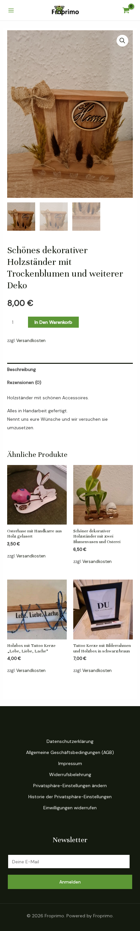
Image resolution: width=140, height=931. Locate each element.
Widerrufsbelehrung (70, 774)
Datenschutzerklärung (70, 741)
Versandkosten (31, 340)
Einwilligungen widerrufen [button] (70, 808)
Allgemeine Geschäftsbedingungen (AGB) (70, 752)
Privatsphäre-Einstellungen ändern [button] (70, 785)
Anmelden (70, 882)
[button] (122, 41)
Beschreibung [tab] (21, 369)
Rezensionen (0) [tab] (24, 382)
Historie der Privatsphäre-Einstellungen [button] (70, 797)
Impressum (70, 763)
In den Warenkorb (53, 322)
